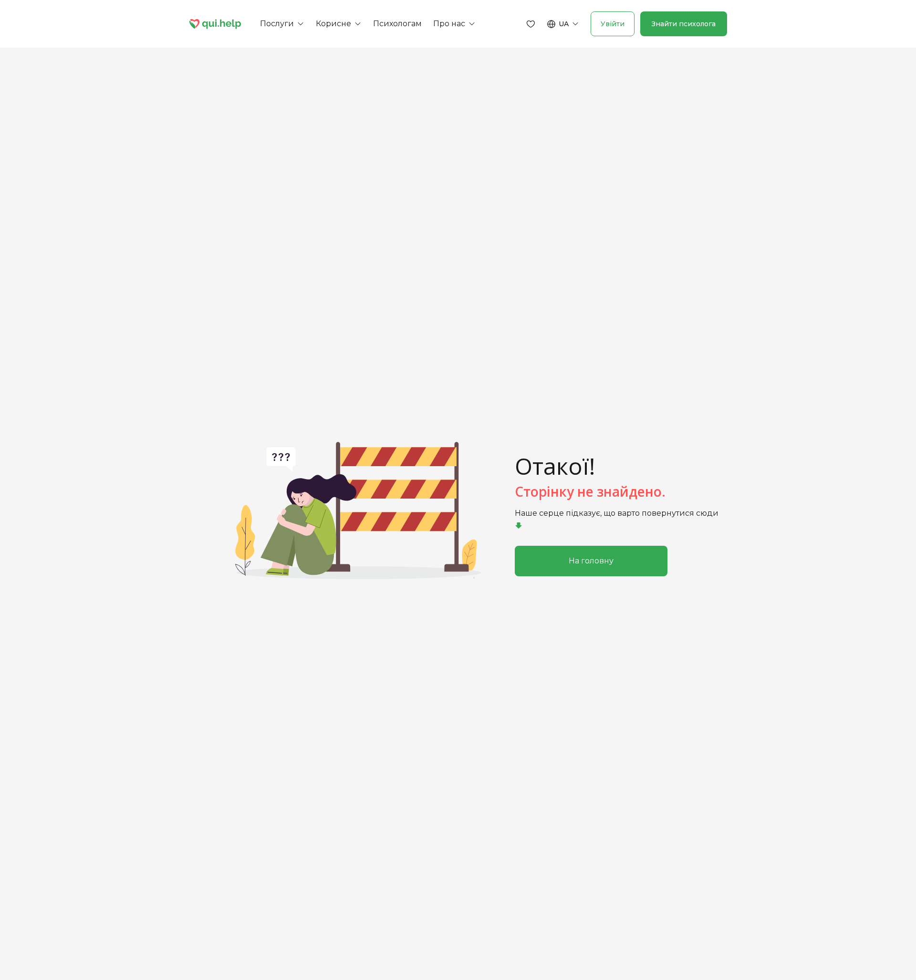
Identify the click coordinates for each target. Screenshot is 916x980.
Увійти (613, 24)
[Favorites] (531, 23)
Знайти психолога (684, 24)
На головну (591, 560)
